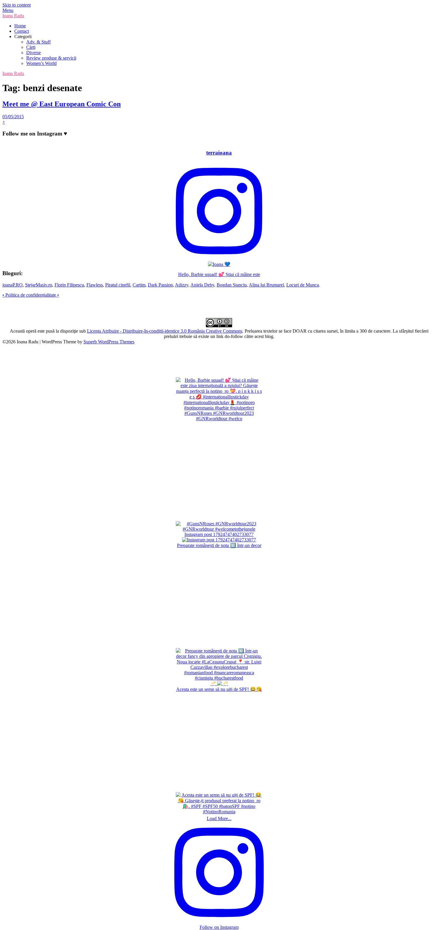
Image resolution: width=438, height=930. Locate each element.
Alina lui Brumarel (266, 284)
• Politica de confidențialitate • (30, 294)
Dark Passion (160, 284)
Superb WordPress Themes (108, 341)
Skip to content (16, 4)
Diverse (33, 52)
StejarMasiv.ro (38, 284)
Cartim (139, 284)
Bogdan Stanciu (232, 284)
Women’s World (41, 63)
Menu (7, 10)
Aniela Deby (202, 284)
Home (20, 25)
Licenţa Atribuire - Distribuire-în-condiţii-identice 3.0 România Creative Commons (164, 331)
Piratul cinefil (117, 284)
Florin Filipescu (69, 284)
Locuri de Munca (302, 284)
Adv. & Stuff (38, 41)
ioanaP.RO (12, 284)
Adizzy (181, 284)
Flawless (94, 284)
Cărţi (30, 47)
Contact (21, 31)
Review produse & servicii (51, 57)
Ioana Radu (13, 15)
